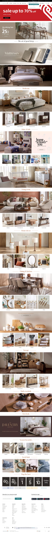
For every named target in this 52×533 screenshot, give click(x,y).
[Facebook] (45, 527)
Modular (3, 511)
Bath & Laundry (14, 512)
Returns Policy (14, 522)
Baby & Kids (33, 512)
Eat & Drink (23, 511)
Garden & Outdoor (14, 511)
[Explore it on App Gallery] (46, 499)
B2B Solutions (43, 511)
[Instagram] (49, 527)
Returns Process (14, 521)
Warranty (3, 522)
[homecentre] (5, 3)
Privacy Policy (17, 531)
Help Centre (13, 523)
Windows (13, 515)
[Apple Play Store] (34, 499)
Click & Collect (4, 521)
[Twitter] (47, 527)
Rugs (12, 514)
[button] (45, 3)
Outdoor (3, 510)
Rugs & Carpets (24, 512)
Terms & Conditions (43, 510)
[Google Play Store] (40, 499)
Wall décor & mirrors (14, 510)
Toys (22, 510)
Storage (13, 513)
